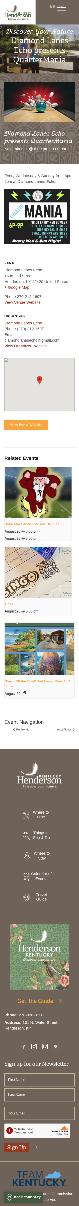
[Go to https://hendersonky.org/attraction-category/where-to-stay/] (39, 857)
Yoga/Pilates (64, 729)
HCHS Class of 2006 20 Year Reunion (32, 524)
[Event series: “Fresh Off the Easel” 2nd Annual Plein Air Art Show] (24, 692)
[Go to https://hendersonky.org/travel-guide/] (39, 898)
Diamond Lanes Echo (23, 323)
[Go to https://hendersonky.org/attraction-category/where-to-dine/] (39, 816)
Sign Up (16, 1147)
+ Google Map (16, 287)
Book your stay (27, 1197)
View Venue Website (22, 302)
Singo (9, 603)
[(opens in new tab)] (39, 1178)
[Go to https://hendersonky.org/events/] (39, 877)
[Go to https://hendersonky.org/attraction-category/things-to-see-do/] (39, 836)
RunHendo (22, 729)
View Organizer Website (25, 346)
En (53, 6)
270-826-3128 (31, 1015)
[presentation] (38, 492)
